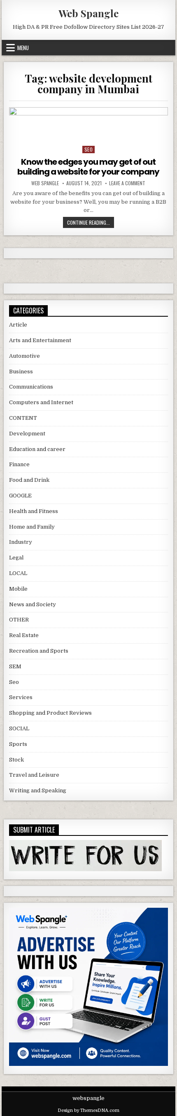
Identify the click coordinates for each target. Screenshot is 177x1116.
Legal (16, 558)
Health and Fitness (33, 511)
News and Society (32, 604)
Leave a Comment (127, 183)
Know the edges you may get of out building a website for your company (88, 166)
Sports (18, 744)
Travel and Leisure (34, 775)
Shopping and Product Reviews (50, 713)
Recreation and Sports (38, 651)
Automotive (24, 356)
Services (21, 697)
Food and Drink (29, 480)
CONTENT (23, 418)
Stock (16, 760)
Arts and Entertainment (40, 340)
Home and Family (32, 527)
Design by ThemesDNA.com (88, 1110)
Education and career (37, 449)
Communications (31, 387)
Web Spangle (88, 13)
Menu (23, 48)
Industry (20, 542)
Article (18, 325)
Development (27, 433)
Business (21, 371)
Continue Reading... (90, 222)
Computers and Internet (41, 402)
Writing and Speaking (37, 790)
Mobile (18, 589)
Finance (19, 464)
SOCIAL (19, 728)
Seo (88, 149)
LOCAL (18, 573)
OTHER (19, 620)
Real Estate (24, 635)
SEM (15, 666)
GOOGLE (20, 495)
